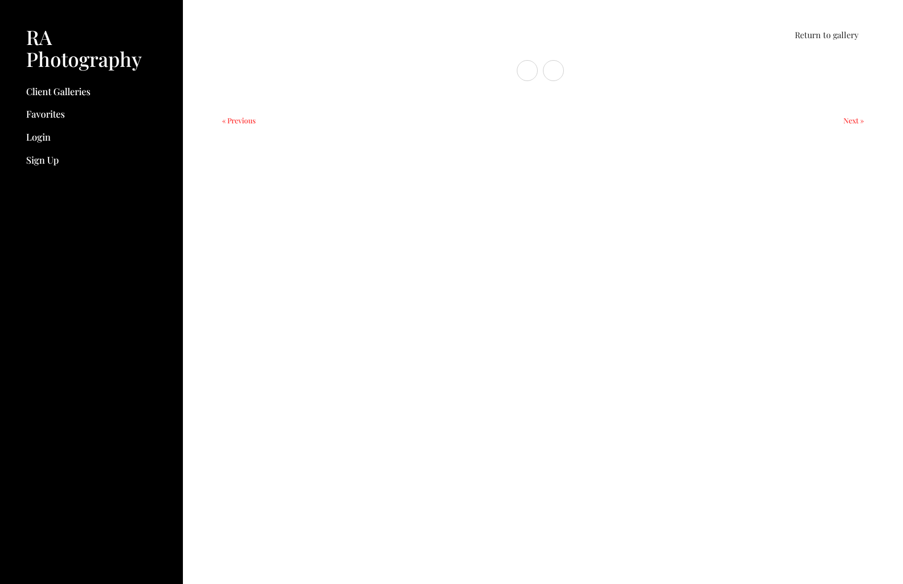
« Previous (239, 120)
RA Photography (84, 48)
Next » (853, 120)
